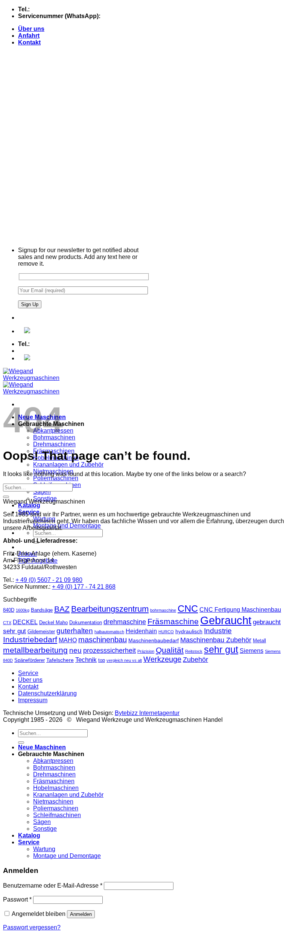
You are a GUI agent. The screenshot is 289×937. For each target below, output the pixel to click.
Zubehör (195, 659)
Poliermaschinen (55, 478)
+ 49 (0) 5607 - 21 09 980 (48, 580)
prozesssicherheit (109, 650)
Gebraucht (225, 620)
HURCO (166, 631)
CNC (188, 608)
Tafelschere (60, 660)
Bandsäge (42, 610)
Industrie (218, 631)
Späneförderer (29, 660)
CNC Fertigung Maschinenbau (240, 609)
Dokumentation (85, 622)
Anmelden (81, 914)
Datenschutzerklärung (47, 693)
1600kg (22, 610)
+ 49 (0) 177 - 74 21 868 (84, 586)
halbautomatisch (109, 631)
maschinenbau (102, 639)
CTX (7, 622)
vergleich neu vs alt (124, 660)
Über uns (31, 29)
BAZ (62, 609)
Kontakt (29, 42)
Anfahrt (29, 35)
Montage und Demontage (67, 525)
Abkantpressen (53, 761)
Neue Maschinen (42, 747)
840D (8, 610)
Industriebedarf (30, 639)
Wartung (44, 849)
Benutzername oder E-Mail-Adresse (52, 885)
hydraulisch (188, 631)
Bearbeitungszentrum (110, 609)
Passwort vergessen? (32, 927)
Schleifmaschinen (57, 815)
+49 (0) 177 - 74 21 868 (133, 16)
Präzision (145, 651)
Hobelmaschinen (56, 788)
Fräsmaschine (173, 621)
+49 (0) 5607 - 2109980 (62, 9)
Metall (259, 640)
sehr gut (221, 649)
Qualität (170, 650)
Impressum (32, 700)
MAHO (68, 640)
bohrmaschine (163, 610)
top (101, 660)
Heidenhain (141, 631)
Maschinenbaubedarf (153, 640)
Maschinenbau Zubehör (215, 640)
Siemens (251, 651)
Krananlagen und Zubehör (68, 464)
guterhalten (74, 631)
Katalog (29, 505)
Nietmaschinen (53, 801)
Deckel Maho (53, 622)
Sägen (42, 491)
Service (28, 673)
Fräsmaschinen (54, 781)
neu (75, 650)
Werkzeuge (162, 659)
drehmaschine (124, 622)
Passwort (17, 899)
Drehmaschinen (54, 444)
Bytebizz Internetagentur (147, 713)
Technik (86, 659)
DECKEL (25, 622)
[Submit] (6, 497)
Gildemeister (41, 631)
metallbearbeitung (35, 650)
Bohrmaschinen (54, 767)
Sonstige (45, 828)
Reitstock (193, 651)
